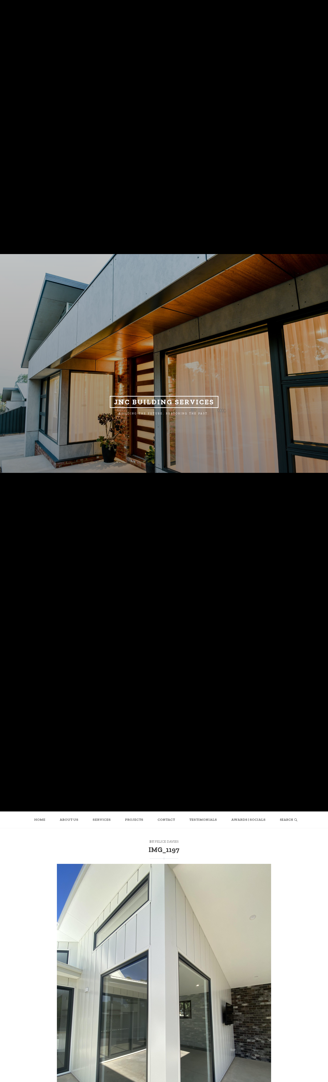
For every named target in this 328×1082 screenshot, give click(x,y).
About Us (69, 819)
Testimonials (203, 819)
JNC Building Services (164, 402)
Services (102, 819)
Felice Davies (167, 841)
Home (39, 819)
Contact (166, 819)
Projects (134, 819)
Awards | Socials (248, 819)
